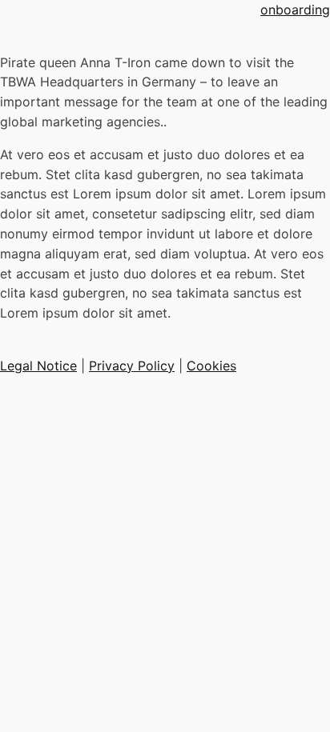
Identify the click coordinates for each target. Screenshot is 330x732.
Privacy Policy (132, 366)
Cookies (211, 366)
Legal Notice (38, 366)
